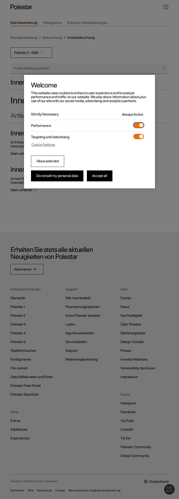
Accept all (99, 176)
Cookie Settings (43, 145)
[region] (89, 131)
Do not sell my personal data (57, 176)
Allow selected (47, 161)
